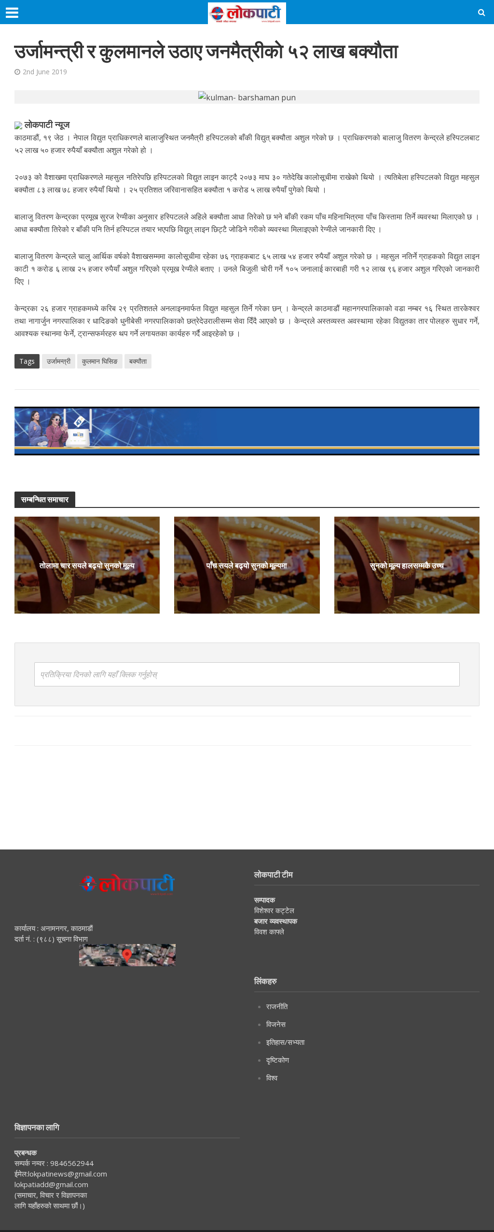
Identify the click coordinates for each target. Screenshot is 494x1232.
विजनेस (276, 1024)
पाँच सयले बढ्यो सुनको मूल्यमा (246, 565)
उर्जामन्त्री (58, 361)
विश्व (271, 1077)
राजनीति (277, 1006)
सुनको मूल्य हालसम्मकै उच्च (407, 565)
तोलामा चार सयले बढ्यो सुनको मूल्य (87, 565)
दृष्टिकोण (277, 1060)
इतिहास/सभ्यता (285, 1042)
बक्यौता (138, 361)
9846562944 (71, 1163)
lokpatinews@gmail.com (67, 1173)
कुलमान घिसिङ (100, 361)
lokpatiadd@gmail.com (51, 1184)
